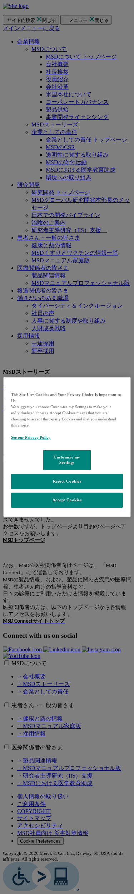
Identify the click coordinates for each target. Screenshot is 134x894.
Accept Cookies (67, 500)
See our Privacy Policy (30, 437)
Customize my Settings (67, 460)
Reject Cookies (67, 481)
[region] (66, 447)
